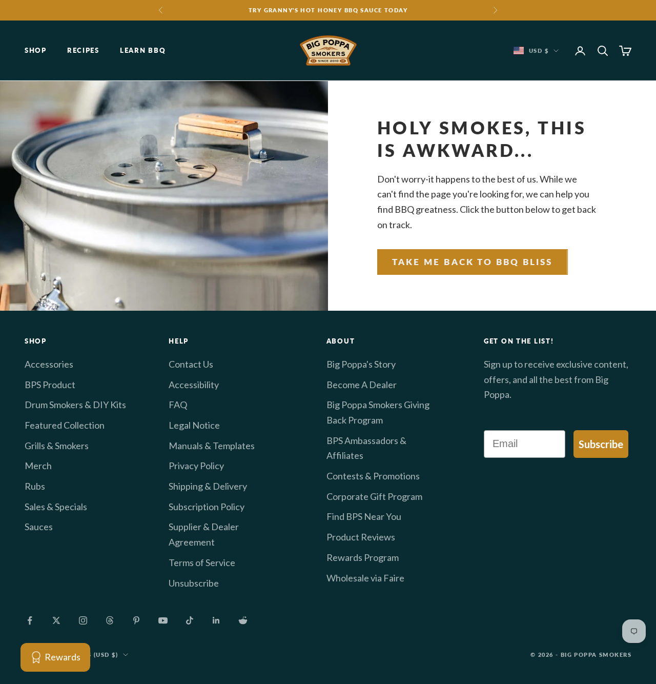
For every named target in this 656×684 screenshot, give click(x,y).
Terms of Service (202, 562)
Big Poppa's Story (361, 364)
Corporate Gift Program (374, 496)
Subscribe (601, 444)
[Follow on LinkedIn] (216, 620)
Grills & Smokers (57, 445)
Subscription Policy (206, 506)
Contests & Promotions (373, 475)
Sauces (39, 526)
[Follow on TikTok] (189, 620)
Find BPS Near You (363, 516)
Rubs (35, 486)
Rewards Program (362, 557)
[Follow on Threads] (110, 620)
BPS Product (50, 384)
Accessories (49, 364)
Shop (36, 51)
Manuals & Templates (212, 445)
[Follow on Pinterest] (136, 620)
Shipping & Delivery (208, 486)
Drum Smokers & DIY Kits (75, 404)
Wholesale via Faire (365, 578)
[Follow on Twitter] (56, 620)
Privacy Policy (196, 465)
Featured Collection (65, 425)
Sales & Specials (56, 506)
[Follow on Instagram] (83, 620)
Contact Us (191, 364)
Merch (38, 465)
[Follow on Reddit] (243, 620)
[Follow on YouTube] (163, 620)
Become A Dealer (361, 384)
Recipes (83, 51)
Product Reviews (360, 536)
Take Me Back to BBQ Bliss (472, 261)
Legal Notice (194, 425)
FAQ (178, 404)
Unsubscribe (194, 583)
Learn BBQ (143, 51)
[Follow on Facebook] (30, 620)
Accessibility (194, 384)
